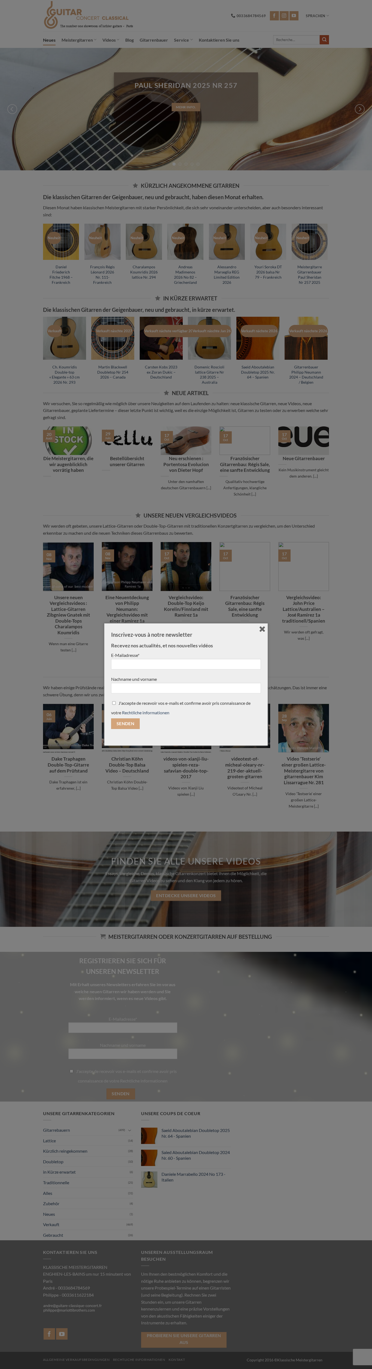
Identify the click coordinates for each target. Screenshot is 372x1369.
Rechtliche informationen (145, 712)
